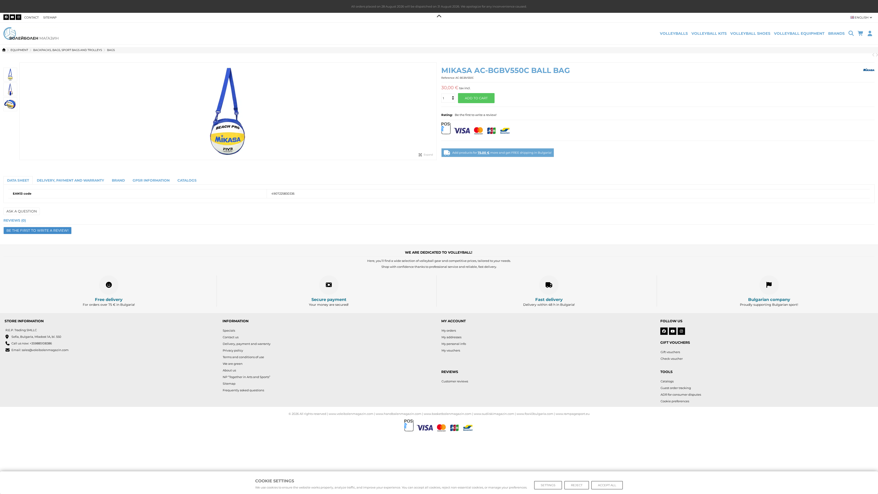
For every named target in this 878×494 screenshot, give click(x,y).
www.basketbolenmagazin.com (447, 414)
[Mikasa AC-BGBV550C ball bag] (228, 111)
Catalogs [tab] (187, 180)
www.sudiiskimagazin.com (494, 414)
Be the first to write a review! (475, 115)
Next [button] (434, 111)
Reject (576, 485)
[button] (836, 33)
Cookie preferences (675, 401)
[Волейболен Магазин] (30, 33)
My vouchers (451, 350)
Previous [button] (22, 111)
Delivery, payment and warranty (70, 180)
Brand (118, 180)
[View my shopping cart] (860, 33)
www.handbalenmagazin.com (398, 414)
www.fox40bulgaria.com (535, 414)
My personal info (454, 344)
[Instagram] (18, 17)
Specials (229, 330)
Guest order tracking (676, 388)
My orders (449, 330)
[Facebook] (6, 17)
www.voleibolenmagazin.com (351, 414)
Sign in (869, 33)
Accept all (607, 485)
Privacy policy (233, 350)
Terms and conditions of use (243, 357)
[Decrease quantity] (452, 94)
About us (229, 370)
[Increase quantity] (452, 93)
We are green (233, 363)
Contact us (230, 337)
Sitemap (49, 17)
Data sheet (18, 180)
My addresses (451, 337)
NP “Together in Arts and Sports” (246, 377)
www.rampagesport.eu (573, 414)
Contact (31, 17)
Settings (548, 485)
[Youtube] (12, 17)
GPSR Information (151, 180)
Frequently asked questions (243, 390)
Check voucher (672, 358)
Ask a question (21, 211)
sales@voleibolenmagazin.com (45, 350)
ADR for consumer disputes (681, 394)
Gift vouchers (670, 352)
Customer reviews (455, 381)
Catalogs (667, 381)
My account (453, 321)
